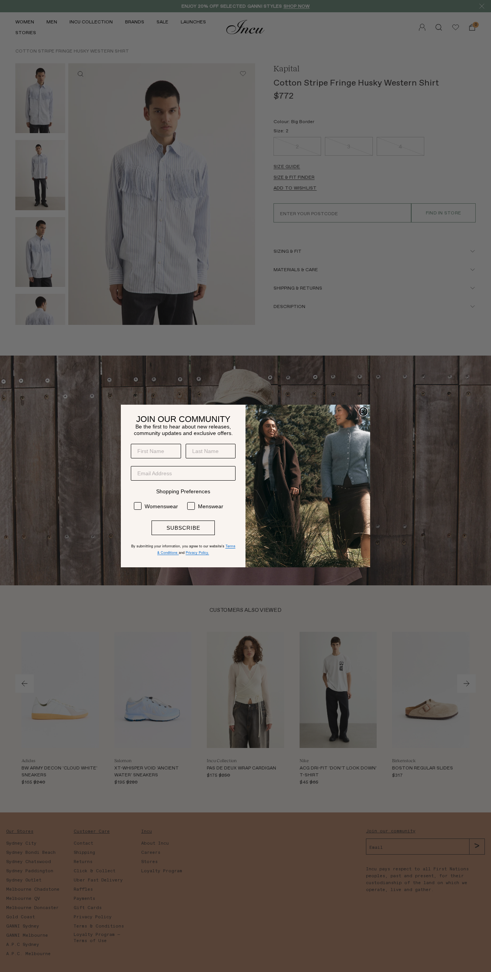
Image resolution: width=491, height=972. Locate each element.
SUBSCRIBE (183, 528)
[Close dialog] (363, 411)
